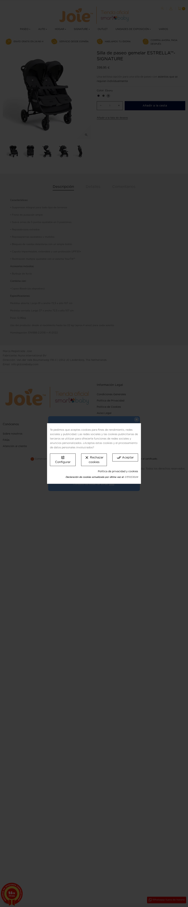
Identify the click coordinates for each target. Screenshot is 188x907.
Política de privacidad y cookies (118, 471)
